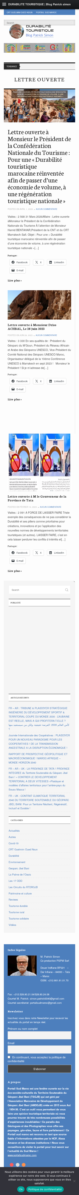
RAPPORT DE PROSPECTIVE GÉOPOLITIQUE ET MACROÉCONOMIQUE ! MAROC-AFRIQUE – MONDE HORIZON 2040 (38, 758)
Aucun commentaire (46, 209)
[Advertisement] (39, 649)
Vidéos (12, 925)
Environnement (17, 862)
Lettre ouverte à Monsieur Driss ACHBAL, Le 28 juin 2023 (32, 326)
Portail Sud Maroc (46, 12)
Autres (65, 16)
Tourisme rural (16, 912)
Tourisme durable (18, 906)
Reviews (13, 899)
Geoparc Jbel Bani (47, 16)
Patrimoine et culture (20, 893)
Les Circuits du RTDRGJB (23, 887)
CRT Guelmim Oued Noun (19, 12)
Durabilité (27, 16)
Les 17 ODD (12, 16)
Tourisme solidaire (19, 918)
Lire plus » (15, 280)
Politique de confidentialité (45, 1189)
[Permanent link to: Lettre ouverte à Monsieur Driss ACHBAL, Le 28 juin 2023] (39, 304)
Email (11, 1043)
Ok (21, 1189)
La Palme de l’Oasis (20, 874)
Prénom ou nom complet (23, 1029)
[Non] (74, 1181)
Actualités (14, 830)
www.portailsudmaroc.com (22, 1155)
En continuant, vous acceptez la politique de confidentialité (37, 1059)
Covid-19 (13, 843)
